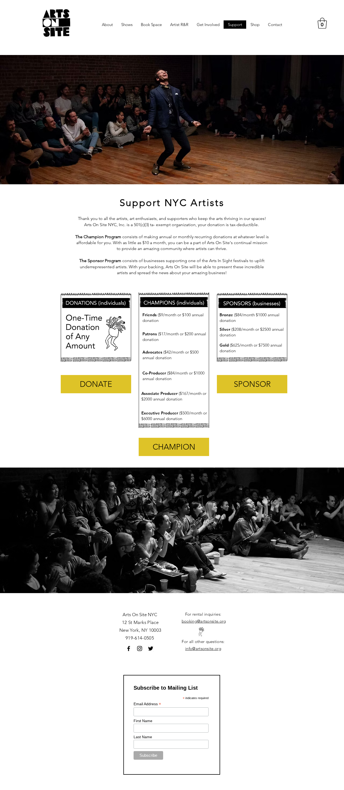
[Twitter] (150, 648)
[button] (322, 23)
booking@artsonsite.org (204, 621)
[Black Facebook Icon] (128, 648)
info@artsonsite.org (203, 648)
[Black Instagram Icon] (139, 648)
